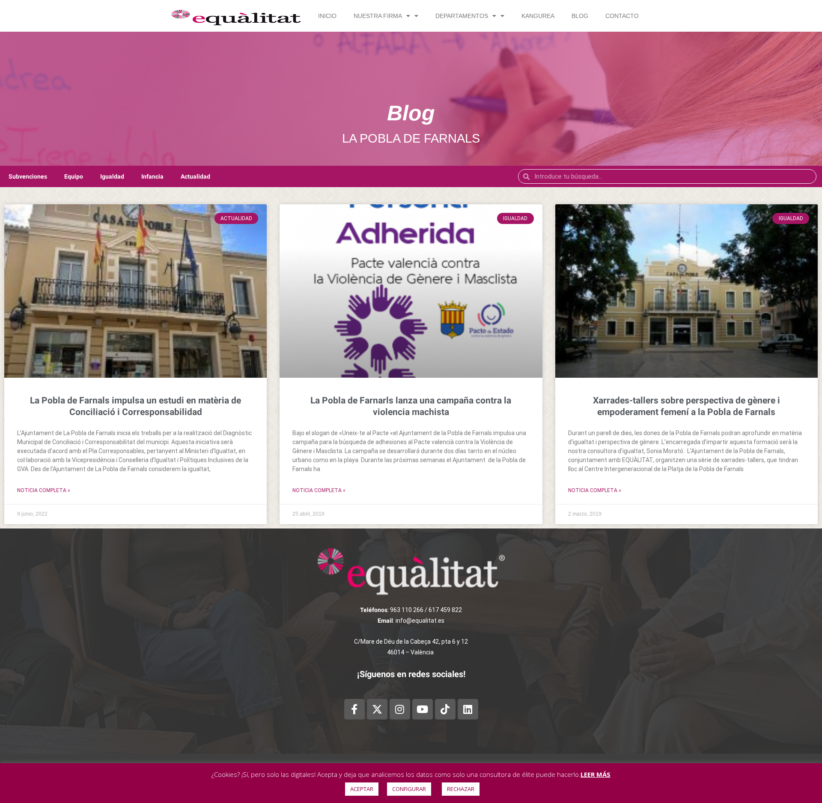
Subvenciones (28, 176)
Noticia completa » (43, 490)
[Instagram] (400, 709)
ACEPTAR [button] (361, 789)
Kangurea (537, 15)
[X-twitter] (377, 709)
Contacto (622, 15)
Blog (580, 15)
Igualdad (112, 176)
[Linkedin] (468, 709)
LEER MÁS (596, 774)
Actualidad (195, 176)
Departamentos (461, 15)
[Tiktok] (445, 709)
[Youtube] (422, 709)
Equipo (73, 176)
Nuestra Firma (378, 15)
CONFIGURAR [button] (409, 789)
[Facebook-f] (354, 709)
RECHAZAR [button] (460, 789)
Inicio (327, 15)
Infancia (152, 176)
